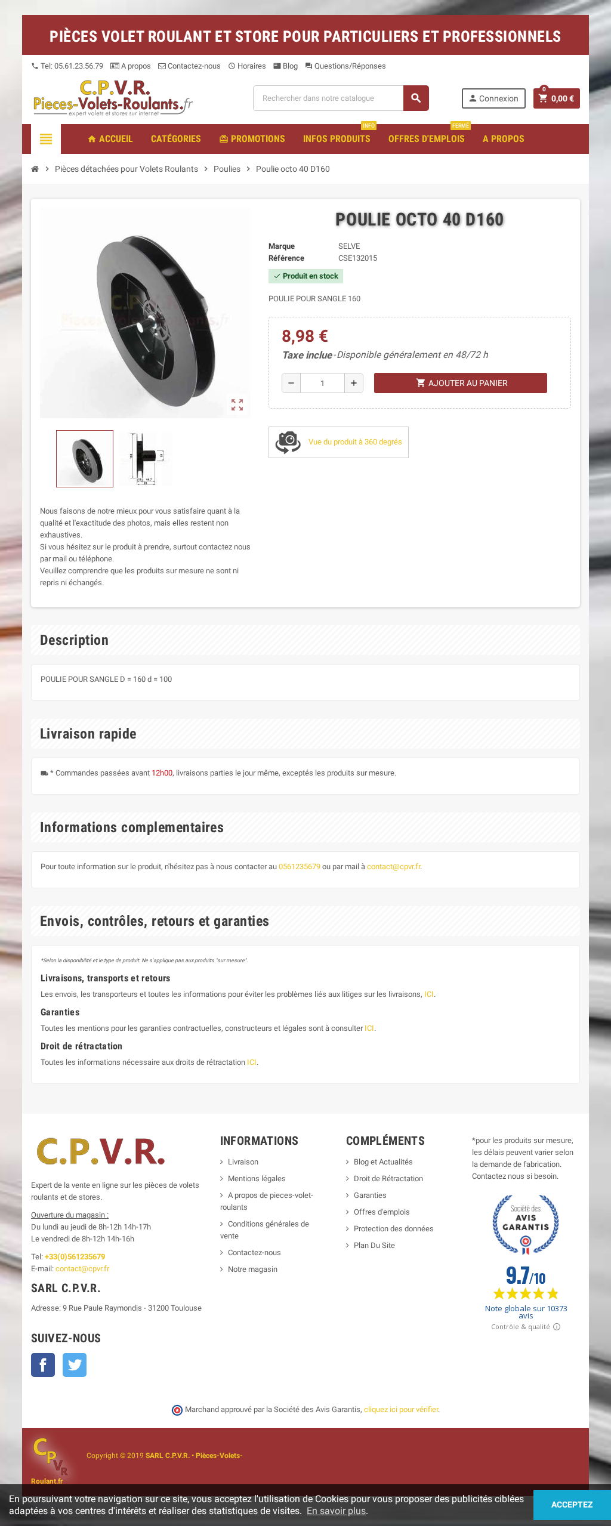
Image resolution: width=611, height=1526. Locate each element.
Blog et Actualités (383, 1161)
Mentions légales (257, 1178)
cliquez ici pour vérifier (401, 1409)
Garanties (370, 1195)
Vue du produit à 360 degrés (354, 441)
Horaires (247, 65)
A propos (135, 65)
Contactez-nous (193, 65)
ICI (429, 994)
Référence (286, 258)
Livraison (243, 1161)
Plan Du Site (374, 1245)
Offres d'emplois (382, 1211)
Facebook (43, 1365)
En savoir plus (336, 1510)
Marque (282, 246)
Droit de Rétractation (388, 1178)
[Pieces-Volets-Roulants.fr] (113, 97)
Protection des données (394, 1228)
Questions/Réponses (345, 65)
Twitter (75, 1365)
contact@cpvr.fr (393, 866)
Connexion (493, 98)
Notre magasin (252, 1269)
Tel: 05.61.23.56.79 (67, 65)
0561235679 (299, 866)
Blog (285, 65)
